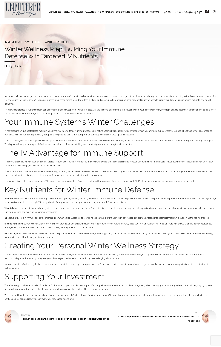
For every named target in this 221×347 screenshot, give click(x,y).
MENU (101, 12)
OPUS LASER (77, 12)
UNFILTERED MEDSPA (59, 12)
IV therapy (23, 165)
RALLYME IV (90, 12)
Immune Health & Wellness (22, 42)
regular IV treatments (41, 264)
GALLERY (109, 12)
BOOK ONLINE (123, 12)
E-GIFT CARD (137, 12)
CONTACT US (152, 12)
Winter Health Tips (57, 42)
